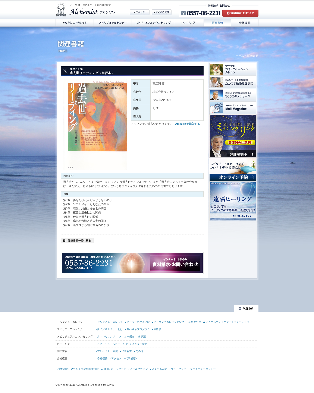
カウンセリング (106, 336)
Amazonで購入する (187, 123)
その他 (139, 351)
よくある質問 (159, 368)
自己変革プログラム (138, 329)
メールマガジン (139, 368)
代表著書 (127, 351)
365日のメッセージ (115, 368)
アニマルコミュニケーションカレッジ (227, 321)
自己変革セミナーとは (110, 329)
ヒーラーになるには (138, 321)
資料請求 (63, 368)
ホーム (240, 55)
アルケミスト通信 (107, 351)
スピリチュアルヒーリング (112, 343)
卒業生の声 (194, 321)
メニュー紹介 (126, 336)
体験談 (157, 329)
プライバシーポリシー (203, 368)
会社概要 (102, 358)
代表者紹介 (131, 358)
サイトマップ (178, 368)
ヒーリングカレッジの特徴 (169, 321)
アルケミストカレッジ (110, 321)
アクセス (116, 358)
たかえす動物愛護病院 (86, 368)
